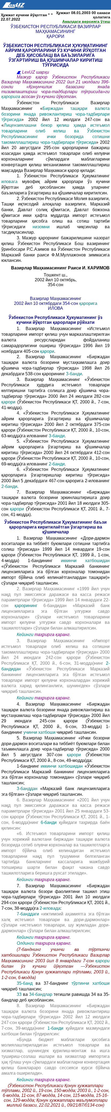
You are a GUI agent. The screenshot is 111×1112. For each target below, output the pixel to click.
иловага (11, 181)
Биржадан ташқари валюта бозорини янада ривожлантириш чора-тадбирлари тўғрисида (55, 114)
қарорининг (29, 605)
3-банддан (27, 788)
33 (19, 994)
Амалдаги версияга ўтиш (86, 21)
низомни (45, 226)
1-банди (55, 1028)
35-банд (26, 983)
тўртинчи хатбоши (90, 983)
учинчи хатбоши (40, 732)
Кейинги (25, 634)
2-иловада (50, 908)
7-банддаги (29, 914)
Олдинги (25, 943)
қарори (47, 351)
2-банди (57, 464)
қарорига (11, 96)
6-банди (50, 822)
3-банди (74, 373)
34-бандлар (41, 994)
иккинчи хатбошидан (85, 560)
